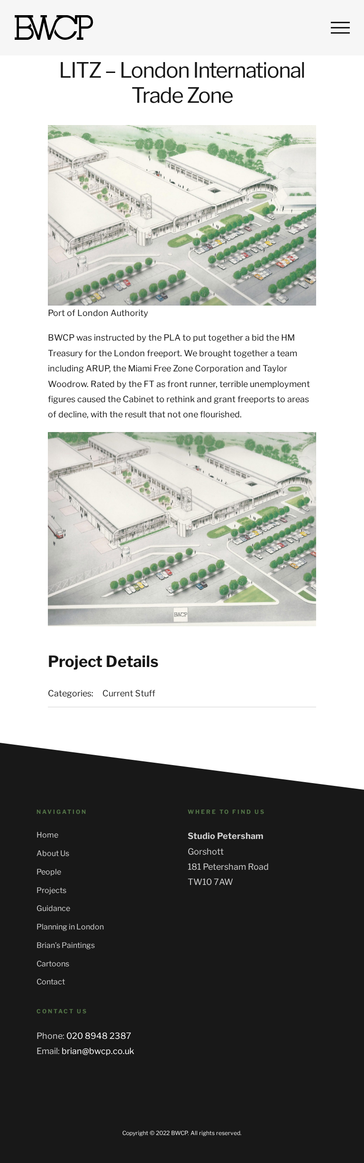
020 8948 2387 (98, 1036)
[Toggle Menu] (340, 27)
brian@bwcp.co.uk (98, 1051)
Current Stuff (128, 693)
